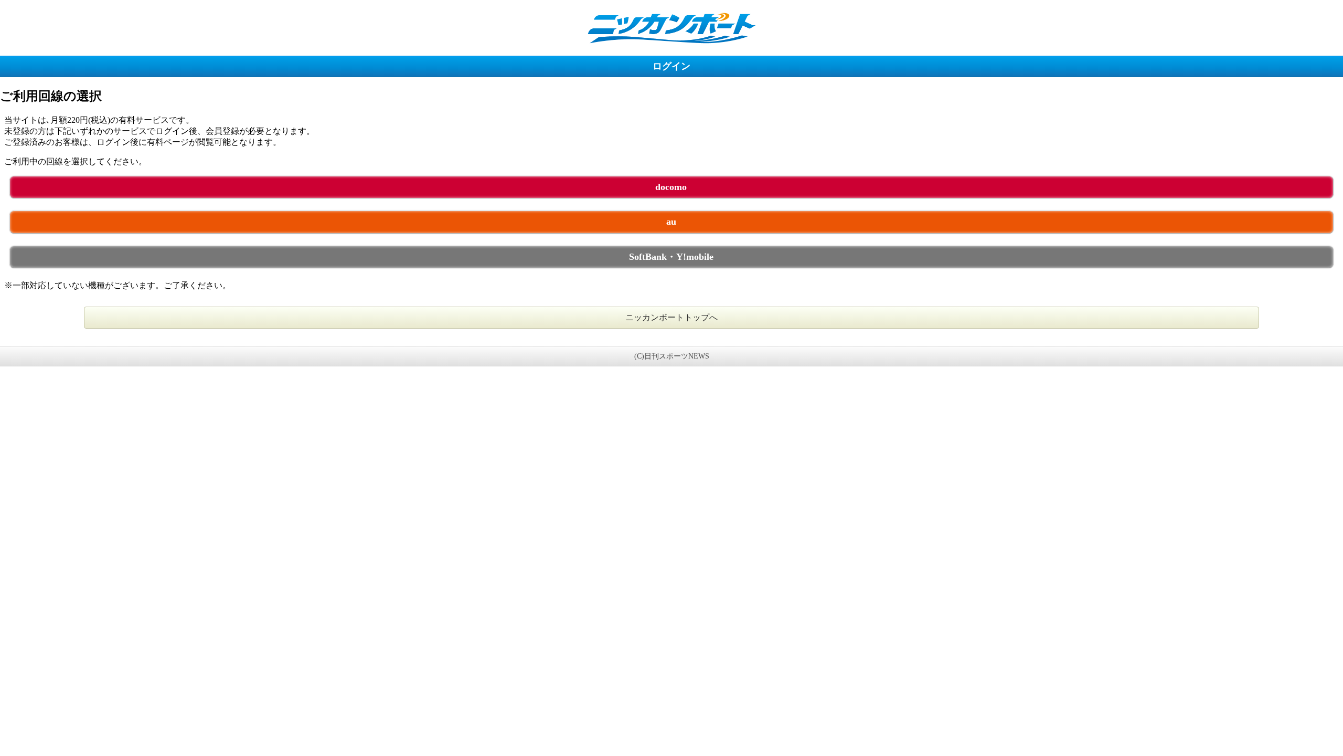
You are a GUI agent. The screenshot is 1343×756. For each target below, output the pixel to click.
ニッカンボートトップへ (671, 317)
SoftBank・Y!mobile (671, 256)
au (671, 221)
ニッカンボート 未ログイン (671, 27)
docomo (671, 187)
